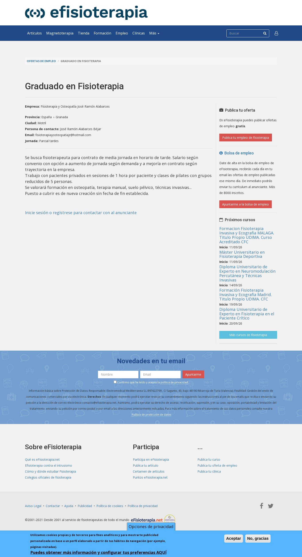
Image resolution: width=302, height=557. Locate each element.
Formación (102, 33)
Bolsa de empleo (238, 153)
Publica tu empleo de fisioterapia (245, 137)
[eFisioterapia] (86, 13)
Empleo (122, 33)
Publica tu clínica (209, 471)
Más (153, 33)
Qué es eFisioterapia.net (42, 459)
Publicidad (85, 506)
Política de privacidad (143, 506)
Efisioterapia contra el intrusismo (48, 465)
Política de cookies (109, 506)
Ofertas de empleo (41, 61)
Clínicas (138, 33)
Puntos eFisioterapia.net (150, 477)
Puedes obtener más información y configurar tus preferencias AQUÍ (98, 552)
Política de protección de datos (151, 414)
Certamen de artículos (148, 471)
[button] (276, 33)
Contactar (53, 506)
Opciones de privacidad (151, 526)
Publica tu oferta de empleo (217, 465)
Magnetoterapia (59, 33)
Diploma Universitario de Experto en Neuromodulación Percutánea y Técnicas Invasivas (247, 273)
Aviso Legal (33, 506)
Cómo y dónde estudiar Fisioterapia (50, 471)
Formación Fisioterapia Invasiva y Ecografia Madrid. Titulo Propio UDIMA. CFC (245, 294)
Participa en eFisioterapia (151, 459)
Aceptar (233, 538)
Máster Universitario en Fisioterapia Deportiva (242, 254)
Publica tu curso (208, 459)
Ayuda (68, 506)
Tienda (83, 33)
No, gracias (258, 538)
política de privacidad (174, 382)
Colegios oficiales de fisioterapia (48, 477)
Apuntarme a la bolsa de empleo (245, 204)
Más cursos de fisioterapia (248, 335)
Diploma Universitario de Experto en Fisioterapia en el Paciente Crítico (246, 314)
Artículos (34, 33)
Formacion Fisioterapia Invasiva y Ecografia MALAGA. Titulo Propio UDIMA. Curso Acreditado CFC (246, 235)
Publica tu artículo (145, 465)
